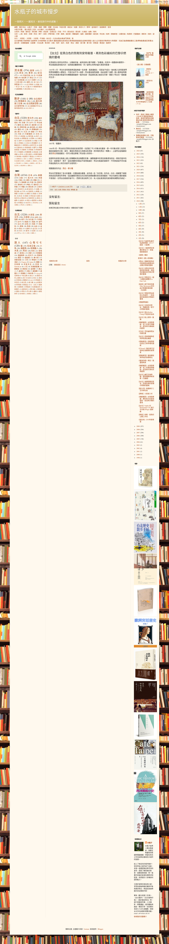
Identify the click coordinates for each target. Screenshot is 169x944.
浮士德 (29, 291)
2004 (138, 442)
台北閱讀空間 (50, 29)
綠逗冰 (69, 27)
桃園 (26, 222)
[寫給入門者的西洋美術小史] (145, 801)
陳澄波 (102, 43)
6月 (139, 222)
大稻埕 (22, 38)
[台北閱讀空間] (145, 584)
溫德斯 (33, 269)
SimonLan (17, 266)
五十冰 (36, 82)
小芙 (26, 260)
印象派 (64, 190)
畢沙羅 (70, 168)
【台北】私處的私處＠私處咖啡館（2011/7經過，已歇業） (146, 243)
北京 (16, 34)
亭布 (21, 154)
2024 (138, 157)
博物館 (140, 41)
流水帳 (55, 27)
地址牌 (23, 77)
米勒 (53, 43)
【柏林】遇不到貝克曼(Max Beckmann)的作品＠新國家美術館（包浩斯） (146, 287)
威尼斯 (68, 34)
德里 (35, 141)
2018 (138, 176)
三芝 (23, 233)
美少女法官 (27, 278)
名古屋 (16, 138)
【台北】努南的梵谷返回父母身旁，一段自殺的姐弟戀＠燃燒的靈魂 (146, 296)
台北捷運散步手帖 (34, 106)
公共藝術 (100, 41)
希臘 (23, 187)
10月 (140, 210)
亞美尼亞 (53, 31)
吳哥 (45, 34)
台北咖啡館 (18, 41)
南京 (25, 159)
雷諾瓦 (25, 285)
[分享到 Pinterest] (90, 187)
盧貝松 (21, 271)
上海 (20, 34)
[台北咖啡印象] (145, 769)
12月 (140, 204)
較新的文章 (53, 261)
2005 (138, 439)
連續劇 (128, 41)
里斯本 (144, 34)
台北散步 (50, 41)
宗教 (105, 41)
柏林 (107, 34)
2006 (138, 436)
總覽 (16, 27)
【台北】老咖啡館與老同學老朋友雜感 (146, 337)
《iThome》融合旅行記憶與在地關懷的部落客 (146, 350)
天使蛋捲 (38, 253)
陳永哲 (138, 129)
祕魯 (90, 31)
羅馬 (62, 34)
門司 (15, 136)
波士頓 (17, 132)
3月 (139, 232)
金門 (65, 38)
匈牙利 (16, 198)
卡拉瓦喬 (40, 43)
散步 (17, 98)
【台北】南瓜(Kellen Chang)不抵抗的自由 (146, 313)
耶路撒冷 (35, 143)
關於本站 (22, 27)
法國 (21, 178)
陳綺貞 (25, 280)
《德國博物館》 (143, 302)
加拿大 (22, 200)
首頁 (109, 27)
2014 (138, 188)
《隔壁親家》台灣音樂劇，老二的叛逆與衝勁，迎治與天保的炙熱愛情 (146, 368)
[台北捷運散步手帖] (145, 616)
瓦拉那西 (28, 141)
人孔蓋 (27, 87)
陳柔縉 (39, 289)
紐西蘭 (28, 205)
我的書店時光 (18, 108)
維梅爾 (35, 271)
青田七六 (82, 27)
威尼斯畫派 (149, 41)
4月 (139, 229)
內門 (18, 233)
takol (31, 280)
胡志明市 (23, 165)
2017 (138, 179)
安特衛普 (37, 159)
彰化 (21, 231)
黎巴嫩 (34, 31)
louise (31, 262)
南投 (20, 229)
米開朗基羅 (25, 43)
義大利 (31, 178)
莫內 (62, 43)
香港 (37, 134)
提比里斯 (29, 154)
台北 (16, 38)
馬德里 (129, 34)
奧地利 (20, 184)
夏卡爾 (82, 43)
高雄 (33, 222)
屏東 (21, 226)
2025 (138, 154)
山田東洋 (39, 282)
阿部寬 (39, 255)
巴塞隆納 (136, 34)
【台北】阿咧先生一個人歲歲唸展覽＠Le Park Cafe (146, 279)
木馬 (16, 250)
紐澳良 (25, 156)
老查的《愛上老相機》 (146, 258)
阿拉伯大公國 (35, 196)
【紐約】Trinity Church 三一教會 (149, 72)
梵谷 (72, 43)
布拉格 (102, 34)
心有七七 (35, 242)
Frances (23, 262)
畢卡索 (89, 43)
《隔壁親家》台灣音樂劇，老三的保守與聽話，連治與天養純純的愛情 (146, 325)
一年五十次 (18, 87)
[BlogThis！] (84, 187)
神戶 (40, 34)
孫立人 (32, 276)
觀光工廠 (134, 41)
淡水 (19, 224)
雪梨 (29, 165)
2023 (138, 160)
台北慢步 (40, 29)
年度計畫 (62, 27)
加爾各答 (18, 159)
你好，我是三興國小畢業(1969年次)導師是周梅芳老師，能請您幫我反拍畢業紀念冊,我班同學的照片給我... (145, 118)
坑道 (62, 41)
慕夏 (77, 43)
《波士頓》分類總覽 (143, 64)
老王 (34, 278)
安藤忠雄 (17, 260)
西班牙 (39, 182)
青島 (40, 161)
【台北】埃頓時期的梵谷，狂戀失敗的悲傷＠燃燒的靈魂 (146, 383)
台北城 (30, 219)
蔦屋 (37, 84)
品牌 (84, 41)
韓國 (37, 191)
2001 (138, 451)
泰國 (28, 194)
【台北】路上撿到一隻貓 (146, 318)
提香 (38, 276)
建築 (32, 70)
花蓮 (33, 224)
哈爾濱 (32, 163)
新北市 (31, 118)
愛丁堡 (38, 163)
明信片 (109, 41)
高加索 (45, 31)
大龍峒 (27, 229)
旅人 (94, 41)
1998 (138, 458)
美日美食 (28, 89)
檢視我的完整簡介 (140, 916)
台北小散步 (29, 108)
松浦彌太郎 (36, 287)
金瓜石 (48, 38)
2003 (138, 445)
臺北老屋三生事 (30, 29)
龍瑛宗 (108, 43)
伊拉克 (22, 205)
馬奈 (57, 43)
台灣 (59, 190)
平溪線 (42, 38)
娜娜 (38, 262)
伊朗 (40, 31)
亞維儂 (20, 152)
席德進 (29, 294)
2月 (139, 235)
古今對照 (30, 84)
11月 (140, 207)
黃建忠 (24, 269)
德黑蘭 (25, 145)
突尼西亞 (35, 203)
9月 (139, 213)
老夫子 (30, 255)
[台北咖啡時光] (145, 711)
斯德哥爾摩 (38, 154)
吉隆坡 (31, 159)
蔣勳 (34, 294)
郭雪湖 (95, 43)
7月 (139, 219)
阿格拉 (21, 143)
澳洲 (38, 198)
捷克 (28, 180)
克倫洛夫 (19, 147)
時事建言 (22, 101)
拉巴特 (16, 165)
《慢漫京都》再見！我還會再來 (146, 361)
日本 (30, 175)
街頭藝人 (89, 41)
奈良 (35, 34)
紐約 (149, 34)
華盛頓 (28, 161)
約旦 (28, 143)
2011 (138, 198)
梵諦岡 (30, 191)
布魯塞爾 (28, 152)
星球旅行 (95, 27)
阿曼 (22, 31)
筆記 (31, 77)
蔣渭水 (22, 253)
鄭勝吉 (16, 269)
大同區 (29, 38)
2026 (138, 151)
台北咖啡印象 (19, 106)
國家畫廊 (88, 34)
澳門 (20, 141)
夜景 (28, 82)
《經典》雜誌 (143, 255)
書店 (80, 41)
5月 (139, 226)
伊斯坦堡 (51, 34)
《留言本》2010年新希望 (146, 420)
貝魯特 (23, 150)
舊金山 (32, 156)
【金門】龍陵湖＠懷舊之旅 (149, 55)
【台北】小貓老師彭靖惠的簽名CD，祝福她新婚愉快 (146, 250)
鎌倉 (33, 132)
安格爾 (20, 287)
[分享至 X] (86, 187)
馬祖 (68, 38)
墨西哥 (34, 200)
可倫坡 (26, 163)
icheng (38, 273)
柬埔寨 (23, 182)
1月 (139, 238)
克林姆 (16, 276)
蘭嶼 (33, 233)
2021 (138, 166)
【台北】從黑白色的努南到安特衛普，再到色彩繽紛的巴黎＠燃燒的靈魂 (146, 271)
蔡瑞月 (34, 260)
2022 (138, 163)
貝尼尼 (16, 282)
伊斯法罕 (39, 156)
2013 (138, 191)
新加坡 (36, 152)
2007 (138, 432)
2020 (138, 169)
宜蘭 (16, 219)
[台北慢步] (145, 520)
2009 (138, 426)
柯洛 (23, 291)
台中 (31, 122)
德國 (35, 180)
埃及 (28, 200)
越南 (15, 200)
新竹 (23, 219)
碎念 (21, 73)
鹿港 (34, 231)
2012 (138, 195)
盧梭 (35, 291)
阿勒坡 (31, 150)
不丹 (64, 31)
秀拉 (54, 153)
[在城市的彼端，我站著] (145, 833)
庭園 (59, 41)
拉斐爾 (32, 43)
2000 (138, 454)
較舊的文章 (122, 261)
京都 (30, 34)
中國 (20, 180)
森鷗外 (16, 289)
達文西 (16, 43)
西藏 (34, 194)
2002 (138, 448)
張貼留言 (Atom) (60, 265)
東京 (25, 34)
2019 (138, 173)
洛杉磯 (18, 156)
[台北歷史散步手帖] (145, 552)
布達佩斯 (28, 147)
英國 (40, 178)
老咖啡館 (26, 41)
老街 (66, 41)
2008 (138, 429)
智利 (94, 31)
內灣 (28, 233)
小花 (26, 266)
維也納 (95, 34)
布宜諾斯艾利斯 (19, 161)
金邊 (40, 145)
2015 (138, 185)
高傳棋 (23, 273)
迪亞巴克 (33, 145)
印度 (59, 31)
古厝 (69, 41)
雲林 (32, 138)
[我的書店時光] (145, 680)
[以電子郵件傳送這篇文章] (81, 187)
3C (38, 77)
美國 (40, 175)
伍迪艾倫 (122, 41)
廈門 (35, 147)
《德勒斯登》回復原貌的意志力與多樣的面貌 (146, 343)
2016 (138, 182)
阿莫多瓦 (28, 264)
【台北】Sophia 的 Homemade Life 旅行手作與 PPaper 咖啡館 (146, 408)
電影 (115, 41)
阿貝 (33, 251)
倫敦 (82, 34)
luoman (86, 929)
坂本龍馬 (22, 294)
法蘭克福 (122, 34)
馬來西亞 (31, 198)
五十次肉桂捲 (19, 80)
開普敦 (35, 161)
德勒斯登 (114, 34)
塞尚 (17, 291)
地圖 (75, 27)
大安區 (35, 38)
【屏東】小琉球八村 (145, 393)
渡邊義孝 (21, 255)
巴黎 (57, 34)
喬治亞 (23, 198)
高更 (67, 43)
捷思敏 (27, 257)
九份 (54, 38)
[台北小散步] (145, 738)
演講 (40, 27)
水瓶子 (29, 27)
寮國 (15, 194)
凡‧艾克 (33, 285)
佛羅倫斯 (75, 34)
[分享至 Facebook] (88, 187)
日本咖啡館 (42, 41)
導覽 (45, 27)
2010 (138, 201)
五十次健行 (32, 80)
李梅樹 (37, 280)
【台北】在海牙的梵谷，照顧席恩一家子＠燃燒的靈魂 (146, 307)
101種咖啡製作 (37, 87)
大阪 (19, 134)
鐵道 (55, 41)
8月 (139, 216)
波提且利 (24, 289)
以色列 (16, 31)
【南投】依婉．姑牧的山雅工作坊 (146, 415)
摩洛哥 (78, 31)
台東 (61, 38)
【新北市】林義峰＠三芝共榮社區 (146, 389)
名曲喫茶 (33, 41)
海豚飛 (23, 248)
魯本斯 (47, 43)
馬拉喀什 (18, 163)
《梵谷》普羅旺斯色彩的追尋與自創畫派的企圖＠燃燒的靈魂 (146, 263)
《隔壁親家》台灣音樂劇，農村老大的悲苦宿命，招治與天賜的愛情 (146, 400)
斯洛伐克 (70, 31)
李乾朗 (27, 287)
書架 (31, 73)
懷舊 (73, 41)
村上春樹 (17, 278)
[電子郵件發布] (77, 187)
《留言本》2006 (149, 81)
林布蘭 (18, 285)
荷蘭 (26, 196)
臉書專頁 (103, 27)
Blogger (100, 929)
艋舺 (35, 226)
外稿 (35, 27)
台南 (58, 38)
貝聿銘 (18, 280)
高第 (37, 264)
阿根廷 (20, 203)
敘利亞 (28, 31)
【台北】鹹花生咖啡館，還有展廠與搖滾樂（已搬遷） (146, 376)
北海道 (84, 31)
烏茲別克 (28, 203)
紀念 (40, 73)
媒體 (49, 27)
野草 (88, 27)
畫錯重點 (19, 89)
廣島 (19, 129)
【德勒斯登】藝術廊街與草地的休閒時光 (146, 356)
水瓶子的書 (18, 29)
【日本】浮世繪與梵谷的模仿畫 (146, 332)
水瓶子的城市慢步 (36, 11)
